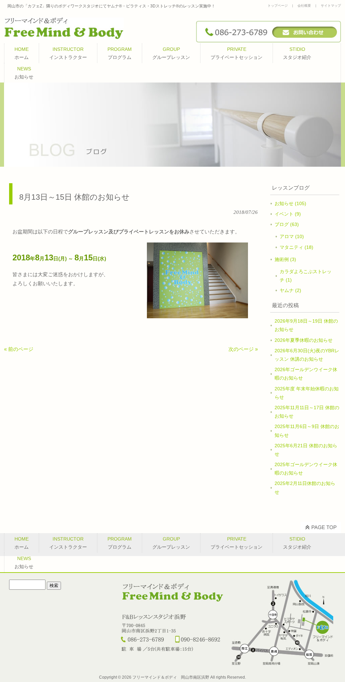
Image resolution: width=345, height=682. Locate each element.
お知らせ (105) (290, 203)
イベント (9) (288, 214)
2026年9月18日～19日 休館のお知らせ (306, 325)
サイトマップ (331, 5)
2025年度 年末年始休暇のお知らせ (307, 393)
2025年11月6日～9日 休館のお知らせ (307, 430)
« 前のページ (18, 349)
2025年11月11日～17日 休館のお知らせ (307, 412)
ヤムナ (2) (290, 290)
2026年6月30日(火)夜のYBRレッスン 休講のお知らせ (307, 355)
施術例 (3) (285, 259)
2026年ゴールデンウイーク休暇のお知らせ (306, 374)
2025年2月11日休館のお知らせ (305, 487)
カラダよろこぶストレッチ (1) (306, 276)
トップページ (278, 5)
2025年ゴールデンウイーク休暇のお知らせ (306, 469)
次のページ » (243, 349)
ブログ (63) (287, 224)
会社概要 (304, 5)
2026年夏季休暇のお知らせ (304, 340)
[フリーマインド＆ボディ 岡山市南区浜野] (64, 37)
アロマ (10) (292, 236)
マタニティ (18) (296, 247)
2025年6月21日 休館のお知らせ (306, 450)
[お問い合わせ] (268, 40)
